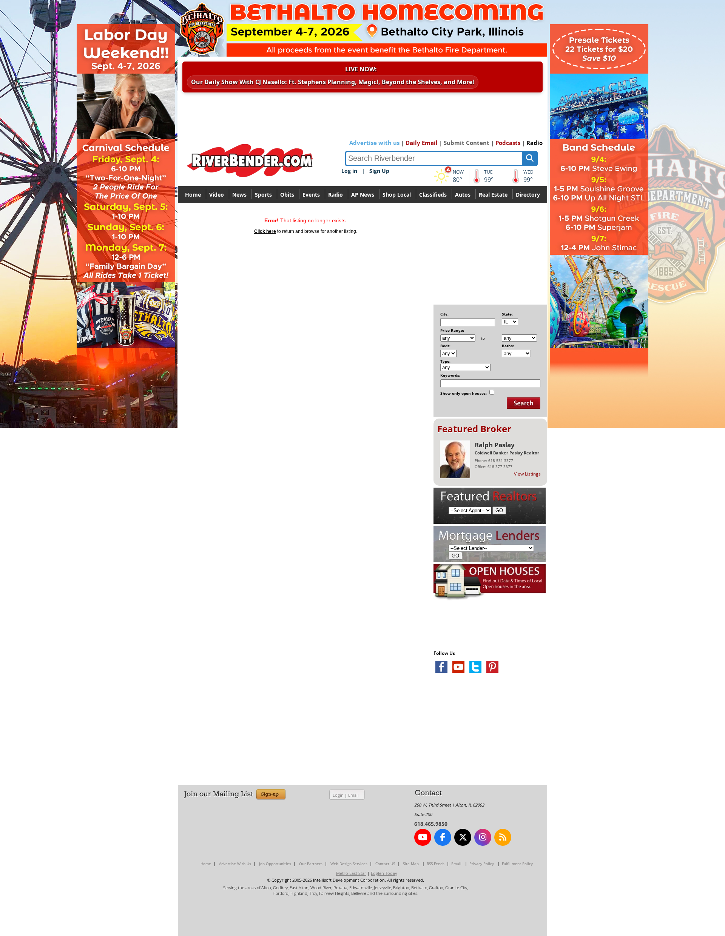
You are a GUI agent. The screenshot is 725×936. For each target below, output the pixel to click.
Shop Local (397, 194)
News (239, 194)
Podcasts (507, 142)
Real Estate (493, 194)
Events (311, 194)
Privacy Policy (481, 863)
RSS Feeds (435, 863)
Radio (534, 142)
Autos (462, 194)
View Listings (527, 474)
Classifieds (433, 194)
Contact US (385, 863)
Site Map (411, 863)
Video (216, 194)
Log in (349, 170)
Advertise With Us (235, 863)
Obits (287, 194)
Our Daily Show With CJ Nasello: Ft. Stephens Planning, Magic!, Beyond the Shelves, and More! (332, 82)
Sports (263, 194)
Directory (528, 194)
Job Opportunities (275, 863)
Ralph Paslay (495, 444)
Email (353, 795)
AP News (362, 194)
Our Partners (310, 863)
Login (338, 795)
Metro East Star (351, 873)
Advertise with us (374, 142)
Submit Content (466, 142)
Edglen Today (384, 873)
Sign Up (379, 170)
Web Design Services (348, 863)
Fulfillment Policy (517, 863)
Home (193, 194)
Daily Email (422, 142)
